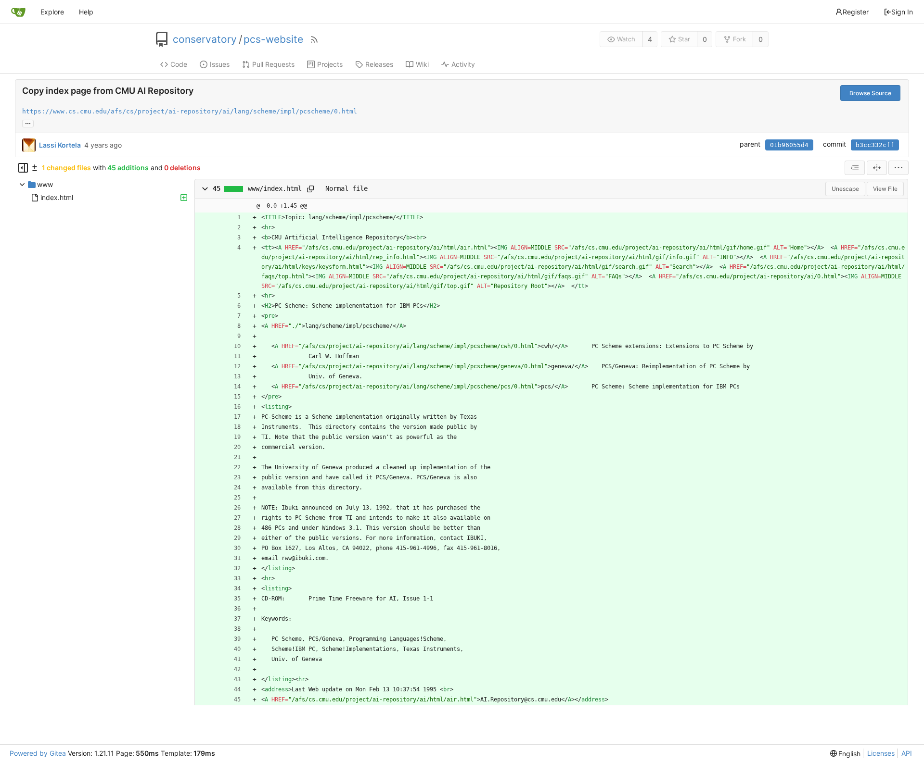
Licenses (881, 753)
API (906, 753)
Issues (220, 64)
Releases (379, 64)
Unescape (845, 188)
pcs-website (273, 39)
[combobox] (855, 168)
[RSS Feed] (314, 39)
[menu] (898, 168)
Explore (52, 12)
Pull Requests (273, 64)
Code (178, 64)
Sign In (902, 12)
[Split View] (877, 168)
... (28, 122)
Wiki (422, 64)
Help (86, 12)
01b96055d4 (789, 145)
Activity (463, 64)
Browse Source (870, 93)
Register (856, 12)
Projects (330, 64)
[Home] (18, 12)
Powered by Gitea (38, 753)
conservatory (205, 39)
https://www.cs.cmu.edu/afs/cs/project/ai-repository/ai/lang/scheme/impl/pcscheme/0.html (189, 111)
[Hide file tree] (23, 167)
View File (885, 188)
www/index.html (275, 189)
